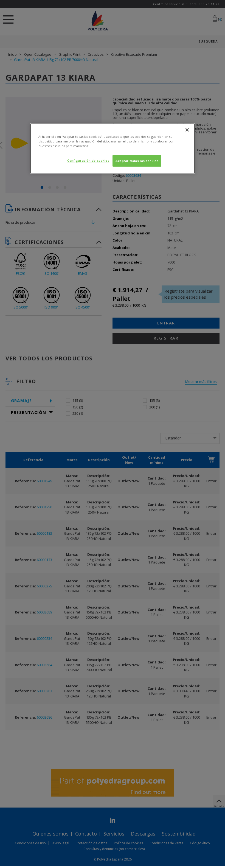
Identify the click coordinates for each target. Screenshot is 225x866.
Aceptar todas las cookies (137, 161)
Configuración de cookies (88, 161)
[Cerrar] (187, 130)
